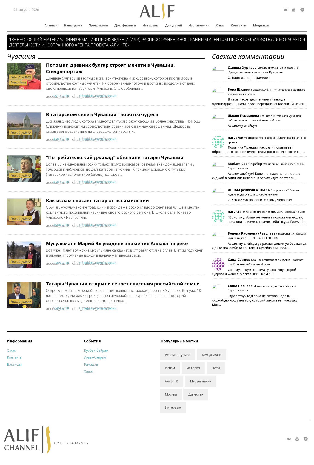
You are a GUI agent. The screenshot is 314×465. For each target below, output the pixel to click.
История (193, 368)
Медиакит (261, 25)
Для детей (173, 25)
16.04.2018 (61, 308)
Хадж (88, 371)
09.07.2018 (61, 139)
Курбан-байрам (96, 350)
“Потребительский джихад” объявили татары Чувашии (114, 157)
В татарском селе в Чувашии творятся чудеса (102, 114)
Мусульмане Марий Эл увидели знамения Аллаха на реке (117, 243)
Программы (98, 25)
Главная (51, 25)
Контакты (239, 25)
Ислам (170, 368)
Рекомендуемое (178, 355)
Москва (171, 394)
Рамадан (18, 82)
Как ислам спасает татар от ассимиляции (97, 200)
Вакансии (14, 364)
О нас (220, 25)
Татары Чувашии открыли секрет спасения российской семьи (123, 284)
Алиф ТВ (171, 381)
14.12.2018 (61, 96)
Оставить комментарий (97, 96)
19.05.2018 (61, 263)
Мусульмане (212, 355)
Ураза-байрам (95, 357)
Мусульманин (200, 381)
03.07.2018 (61, 182)
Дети (215, 368)
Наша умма (73, 25)
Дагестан (195, 394)
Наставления (198, 25)
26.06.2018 (61, 225)
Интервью (151, 25)
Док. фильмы (125, 25)
